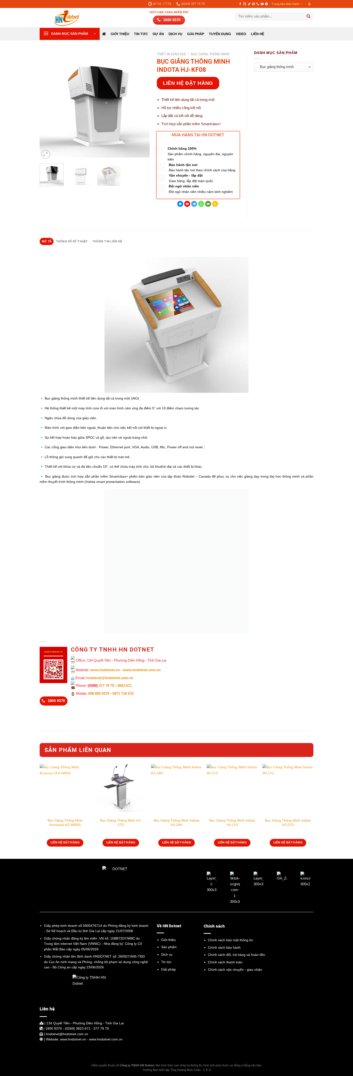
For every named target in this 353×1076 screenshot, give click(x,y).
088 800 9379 (98, 693)
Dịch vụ (166, 954)
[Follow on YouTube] (262, 4)
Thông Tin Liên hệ (107, 241)
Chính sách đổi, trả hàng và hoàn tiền (236, 955)
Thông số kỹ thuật (72, 241)
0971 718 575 (123, 693)
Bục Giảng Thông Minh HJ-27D (120, 822)
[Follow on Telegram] (266, 4)
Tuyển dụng (220, 34)
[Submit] (308, 16)
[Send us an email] (253, 4)
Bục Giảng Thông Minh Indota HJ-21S (232, 822)
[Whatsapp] (201, 204)
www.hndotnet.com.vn (142, 670)
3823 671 (124, 685)
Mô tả (46, 241)
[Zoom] (45, 154)
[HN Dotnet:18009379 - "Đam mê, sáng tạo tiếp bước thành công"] (64, 17)
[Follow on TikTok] (249, 4)
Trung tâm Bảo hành (285, 4)
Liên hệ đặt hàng (188, 83)
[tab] (47, 241)
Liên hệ (257, 34)
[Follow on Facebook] (240, 4)
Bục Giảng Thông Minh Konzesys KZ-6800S (65, 822)
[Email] (208, 204)
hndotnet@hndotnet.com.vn (109, 678)
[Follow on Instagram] (244, 4)
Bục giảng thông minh (210, 54)
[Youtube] (187, 204)
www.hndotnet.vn (105, 670)
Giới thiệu (120, 34)
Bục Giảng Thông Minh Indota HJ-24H (176, 822)
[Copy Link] (215, 204)
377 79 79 (106, 685)
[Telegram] (194, 204)
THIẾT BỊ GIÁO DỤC (171, 54)
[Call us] (257, 4)
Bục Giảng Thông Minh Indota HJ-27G (288, 822)
